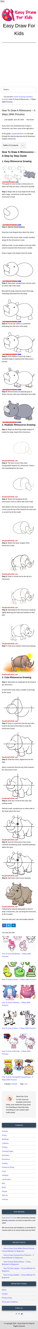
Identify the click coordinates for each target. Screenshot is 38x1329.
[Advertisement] (19, 63)
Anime (4, 1135)
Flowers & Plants (8, 1167)
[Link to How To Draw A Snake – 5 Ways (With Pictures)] (19, 963)
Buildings (5, 1139)
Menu (2, 1)
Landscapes (6, 1179)
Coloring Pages (7, 1151)
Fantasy (5, 1163)
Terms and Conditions (10, 1302)
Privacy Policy (7, 1298)
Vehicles (5, 1199)
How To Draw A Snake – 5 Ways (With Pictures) (19, 979)
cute (25, 1084)
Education (5, 1155)
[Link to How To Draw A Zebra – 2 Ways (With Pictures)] (19, 1012)
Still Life (5, 1195)
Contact (4, 1294)
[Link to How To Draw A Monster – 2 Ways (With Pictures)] (19, 986)
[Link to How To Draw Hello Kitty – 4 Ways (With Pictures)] (19, 1035)
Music (4, 1187)
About (4, 1290)
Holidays (5, 1175)
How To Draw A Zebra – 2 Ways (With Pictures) (19, 1028)
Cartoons (5, 1143)
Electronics (6, 1159)
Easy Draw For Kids (9, 1218)
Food (4, 1171)
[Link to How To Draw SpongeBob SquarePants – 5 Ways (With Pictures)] (19, 1061)
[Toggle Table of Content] (21, 145)
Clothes (4, 1147)
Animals (14, 1084)
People (4, 1191)
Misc (3, 1183)
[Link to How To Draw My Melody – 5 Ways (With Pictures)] (19, 937)
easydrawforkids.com (19, 133)
